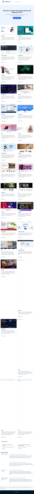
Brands (17, 1)
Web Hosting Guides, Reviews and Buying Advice (23, 487)
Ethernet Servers (21, 231)
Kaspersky (3, 192)
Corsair (2, 269)
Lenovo (19, 172)
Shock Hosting (4, 55)
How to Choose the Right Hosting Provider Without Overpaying (17, 462)
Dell (2, 250)
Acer (19, 430)
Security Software (2, 488)
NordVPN (3, 114)
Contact (5, 487)
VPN (31, 487)
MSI (2, 133)
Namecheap (20, 114)
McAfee (19, 133)
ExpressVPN (3, 231)
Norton (19, 94)
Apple (2, 430)
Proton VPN (3, 94)
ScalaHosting (20, 55)
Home (14, 1)
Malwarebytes (3, 153)
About (19, 1)
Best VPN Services (14, 487)
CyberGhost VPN (21, 250)
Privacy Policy (2, 487)
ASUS (19, 369)
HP (18, 192)
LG (1, 172)
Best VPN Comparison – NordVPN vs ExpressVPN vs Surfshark (17, 454)
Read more (28, 457)
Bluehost (19, 310)
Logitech (19, 153)
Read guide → (4, 448)
